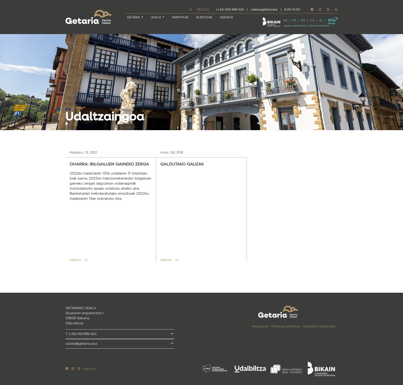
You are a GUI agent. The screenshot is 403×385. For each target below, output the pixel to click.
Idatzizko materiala (319, 326)
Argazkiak (260, 326)
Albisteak (204, 17)
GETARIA (134, 17)
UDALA (156, 17)
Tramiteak (180, 17)
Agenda (226, 17)
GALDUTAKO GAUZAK (182, 164)
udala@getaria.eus (264, 9)
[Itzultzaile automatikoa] (333, 20)
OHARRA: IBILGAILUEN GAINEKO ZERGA (109, 164)
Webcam (89, 369)
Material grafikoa (285, 326)
